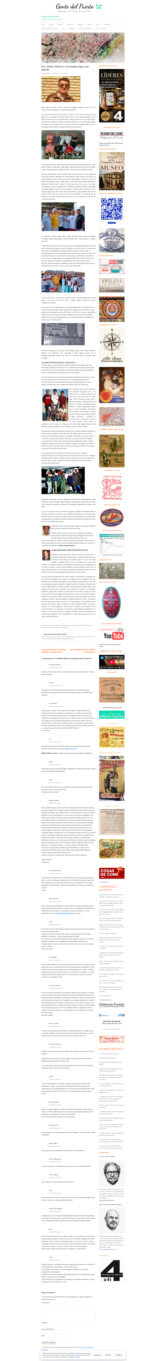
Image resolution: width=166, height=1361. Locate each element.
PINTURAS (89, 24)
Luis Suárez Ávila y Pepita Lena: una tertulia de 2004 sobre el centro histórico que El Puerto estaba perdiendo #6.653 (111, 1099)
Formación (88, 625)
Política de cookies (75, 1357)
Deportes (73, 625)
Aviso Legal (72, 28)
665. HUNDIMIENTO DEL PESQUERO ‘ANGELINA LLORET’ (110, 940)
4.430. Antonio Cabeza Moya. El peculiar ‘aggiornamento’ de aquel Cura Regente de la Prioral (111, 903)
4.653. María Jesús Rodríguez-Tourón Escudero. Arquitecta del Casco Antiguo (111, 955)
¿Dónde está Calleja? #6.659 (107, 1058)
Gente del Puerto (50, 16)
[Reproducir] (101, 667)
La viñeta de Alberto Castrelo (50, 28)
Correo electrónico (48, 1329)
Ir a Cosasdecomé (104, 882)
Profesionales (57, 627)
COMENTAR (60, 24)
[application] (111, 662)
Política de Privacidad (85, 28)
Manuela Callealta (54, 985)
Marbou (51, 683)
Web (43, 1336)
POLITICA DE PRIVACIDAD (87, 1347)
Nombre (45, 1323)
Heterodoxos (45, 627)
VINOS (63, 28)
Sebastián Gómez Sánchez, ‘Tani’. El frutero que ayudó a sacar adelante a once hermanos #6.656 (111, 1077)
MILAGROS (69, 24)
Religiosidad (65, 627)
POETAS (97, 24)
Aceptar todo (97, 1355)
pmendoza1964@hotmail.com (65, 913)
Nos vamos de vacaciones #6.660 (108, 1054)
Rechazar (108, 1355)
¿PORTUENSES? (106, 24)
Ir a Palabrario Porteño (105, 1000)
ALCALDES (51, 24)
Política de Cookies (100, 28)
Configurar (119, 1355)
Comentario (46, 1303)
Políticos (51, 627)
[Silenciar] (119, 667)
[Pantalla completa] (122, 667)
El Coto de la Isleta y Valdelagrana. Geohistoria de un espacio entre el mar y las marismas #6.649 (111, 1127)
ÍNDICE (43, 24)
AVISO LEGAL (45, 1350)
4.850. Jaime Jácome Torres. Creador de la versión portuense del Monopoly (111, 989)
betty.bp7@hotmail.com (69, 749)
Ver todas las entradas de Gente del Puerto (60, 638)
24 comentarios (64, 73)
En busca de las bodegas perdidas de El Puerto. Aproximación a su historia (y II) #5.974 (111, 927)
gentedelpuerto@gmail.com (107, 1200)
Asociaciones (67, 625)
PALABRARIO (80, 24)
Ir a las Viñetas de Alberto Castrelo (112, 707)
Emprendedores (81, 625)
